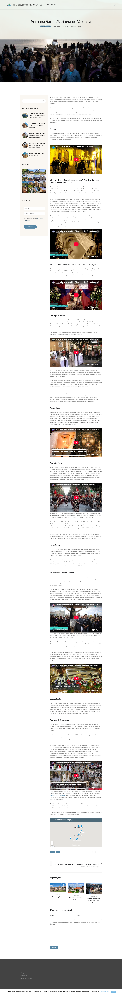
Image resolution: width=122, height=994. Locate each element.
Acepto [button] (113, 991)
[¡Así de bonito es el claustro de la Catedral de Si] (37, 184)
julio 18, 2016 (76, 895)
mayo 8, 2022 (58, 894)
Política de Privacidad (26, 978)
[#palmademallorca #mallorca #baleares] (31, 184)
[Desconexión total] (25, 172)
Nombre (52, 915)
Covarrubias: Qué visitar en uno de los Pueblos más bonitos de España (37, 145)
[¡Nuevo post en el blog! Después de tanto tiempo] (43, 184)
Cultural (43, 26)
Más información (105, 991)
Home (46, 29)
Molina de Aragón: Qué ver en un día (58, 898)
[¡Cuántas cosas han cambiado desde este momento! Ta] (25, 184)
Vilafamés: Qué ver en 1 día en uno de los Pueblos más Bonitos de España (37, 135)
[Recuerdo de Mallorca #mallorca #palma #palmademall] (37, 190)
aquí (75, 226)
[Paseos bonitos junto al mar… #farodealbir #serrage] (43, 172)
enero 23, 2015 (94, 896)
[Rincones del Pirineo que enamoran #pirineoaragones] (31, 172)
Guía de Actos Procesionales (58, 795)
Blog (51, 29)
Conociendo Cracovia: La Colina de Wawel (76, 899)
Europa (48, 26)
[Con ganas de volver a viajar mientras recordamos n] (43, 190)
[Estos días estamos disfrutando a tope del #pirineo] (37, 172)
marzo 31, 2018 (57, 26)
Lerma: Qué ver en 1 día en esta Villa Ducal (36, 154)
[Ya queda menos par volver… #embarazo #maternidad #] (31, 190)
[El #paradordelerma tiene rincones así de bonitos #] (25, 190)
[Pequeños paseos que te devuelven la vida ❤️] (25, 178)
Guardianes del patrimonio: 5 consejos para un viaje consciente (37, 125)
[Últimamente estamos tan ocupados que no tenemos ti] (37, 178)
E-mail (78, 915)
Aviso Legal (24, 975)
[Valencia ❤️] (43, 178)
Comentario (52, 929)
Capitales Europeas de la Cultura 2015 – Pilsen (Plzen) (94, 901)
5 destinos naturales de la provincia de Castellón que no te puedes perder (37, 115)
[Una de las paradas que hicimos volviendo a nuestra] (31, 178)
